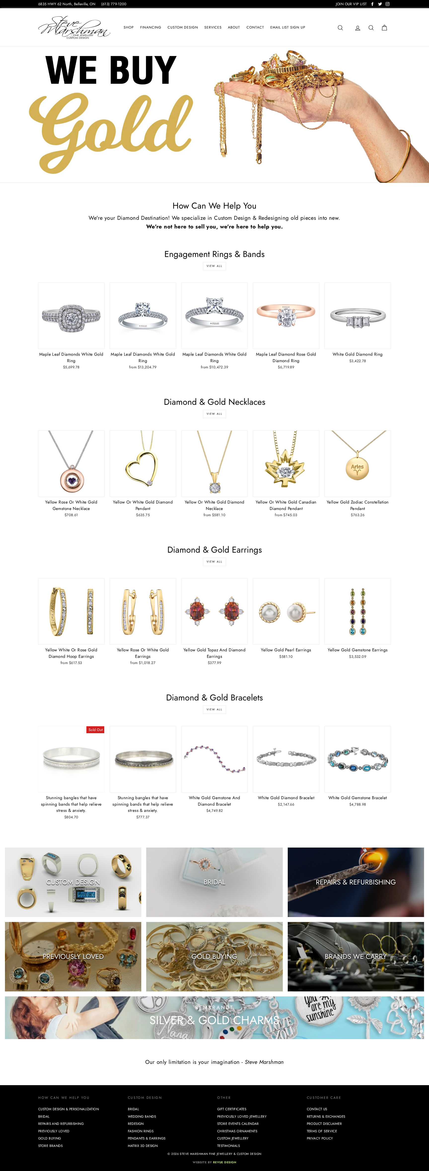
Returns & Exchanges (326, 1116)
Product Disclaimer (324, 1123)
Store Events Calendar (238, 1123)
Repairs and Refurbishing (61, 1123)
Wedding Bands (142, 1116)
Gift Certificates (231, 1109)
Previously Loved (54, 1131)
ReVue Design (214, 1162)
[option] (214, 114)
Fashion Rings (141, 1131)
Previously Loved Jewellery (242, 1116)
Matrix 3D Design (143, 1145)
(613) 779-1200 (113, 3)
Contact (255, 27)
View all (215, 266)
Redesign (136, 1123)
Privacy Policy (320, 1138)
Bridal (44, 1116)
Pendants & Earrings (147, 1138)
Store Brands (50, 1145)
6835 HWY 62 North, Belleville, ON (66, 3)
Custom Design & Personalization (68, 1109)
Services (213, 27)
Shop (129, 27)
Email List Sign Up (287, 27)
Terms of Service (322, 1131)
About (234, 27)
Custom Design (183, 27)
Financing (150, 27)
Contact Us (317, 1109)
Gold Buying (49, 1138)
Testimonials (228, 1145)
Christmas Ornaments (237, 1131)
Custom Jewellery (233, 1138)
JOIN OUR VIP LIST (351, 3)
